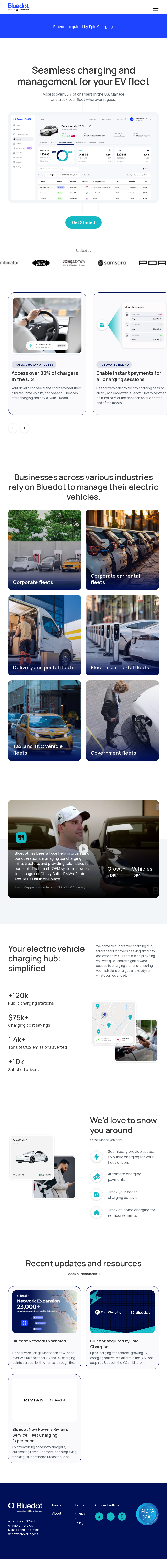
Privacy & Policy (80, 1518)
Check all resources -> (83, 1274)
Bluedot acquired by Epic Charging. (83, 26)
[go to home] (18, 7)
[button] (155, 7)
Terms (79, 1505)
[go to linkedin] (122, 1516)
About (56, 1513)
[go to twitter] (99, 1516)
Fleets (57, 1505)
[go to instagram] (111, 1516)
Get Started (83, 222)
